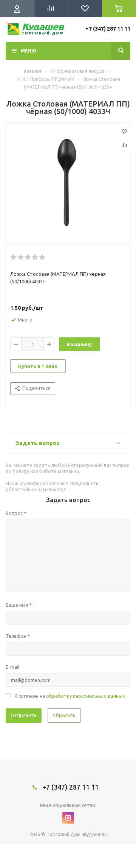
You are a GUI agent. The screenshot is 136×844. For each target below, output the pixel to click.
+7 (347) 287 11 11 (107, 28)
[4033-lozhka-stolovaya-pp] (68, 182)
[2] (21, 257)
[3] (28, 257)
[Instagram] (68, 818)
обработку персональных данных (85, 696)
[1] (13, 257)
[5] (42, 257)
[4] (35, 257)
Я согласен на (69, 696)
